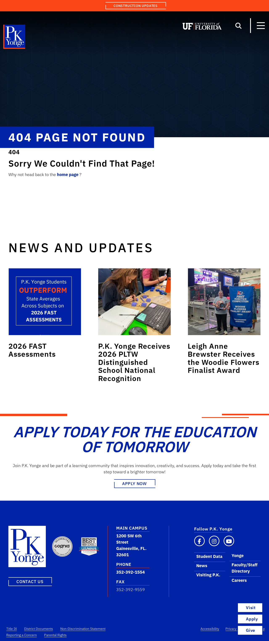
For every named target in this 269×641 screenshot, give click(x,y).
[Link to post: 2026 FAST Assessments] (44, 301)
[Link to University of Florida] (202, 27)
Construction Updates (135, 6)
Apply (252, 619)
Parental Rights (55, 635)
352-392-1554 (130, 572)
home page (68, 174)
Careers (239, 580)
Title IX (11, 629)
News (201, 565)
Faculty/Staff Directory (244, 568)
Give (250, 630)
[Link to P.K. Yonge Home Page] (14, 38)
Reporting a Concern (21, 635)
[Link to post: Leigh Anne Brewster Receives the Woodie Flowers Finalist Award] (224, 301)
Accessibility (209, 629)
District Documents (38, 629)
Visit (251, 607)
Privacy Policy (235, 629)
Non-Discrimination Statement (82, 629)
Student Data (209, 556)
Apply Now (134, 483)
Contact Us (30, 581)
